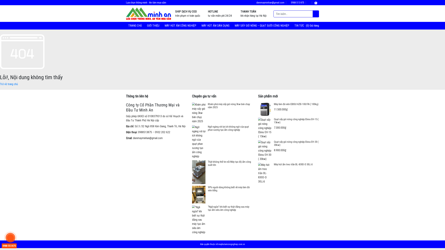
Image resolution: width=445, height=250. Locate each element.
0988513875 (145, 132)
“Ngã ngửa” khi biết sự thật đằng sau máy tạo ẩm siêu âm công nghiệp (228, 208)
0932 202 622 (162, 132)
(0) (308, 25)
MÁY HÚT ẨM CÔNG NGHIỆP (180, 25)
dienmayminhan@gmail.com (270, 2)
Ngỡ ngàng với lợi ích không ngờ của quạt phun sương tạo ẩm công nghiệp (228, 128)
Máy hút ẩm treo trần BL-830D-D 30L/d (293, 164)
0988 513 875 (297, 2)
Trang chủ (135, 25)
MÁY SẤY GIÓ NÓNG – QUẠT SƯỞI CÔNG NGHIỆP (262, 25)
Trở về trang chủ (9, 84)
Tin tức (299, 25)
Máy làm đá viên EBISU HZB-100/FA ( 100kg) (296, 104)
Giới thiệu (153, 25)
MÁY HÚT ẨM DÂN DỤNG (215, 25)
